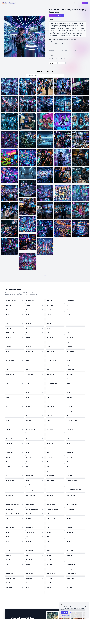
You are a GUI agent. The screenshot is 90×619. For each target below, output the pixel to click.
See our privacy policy (66, 615)
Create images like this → (56, 16)
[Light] (75, 3)
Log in (79, 3)
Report (61, 43)
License (50, 58)
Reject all (71, 612)
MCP (64, 3)
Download (62, 63)
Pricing (69, 3)
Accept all (64, 612)
